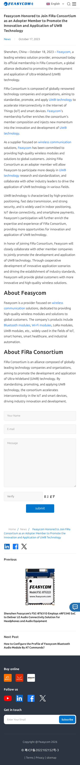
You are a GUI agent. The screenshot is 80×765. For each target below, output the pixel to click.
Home (12, 529)
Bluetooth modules (17, 325)
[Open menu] (74, 3)
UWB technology (60, 100)
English (55, 3)
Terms (29, 757)
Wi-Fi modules (41, 325)
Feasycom (63, 52)
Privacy (40, 757)
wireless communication (54, 142)
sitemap (51, 757)
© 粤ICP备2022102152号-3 (40, 750)
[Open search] (68, 3)
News (7, 39)
